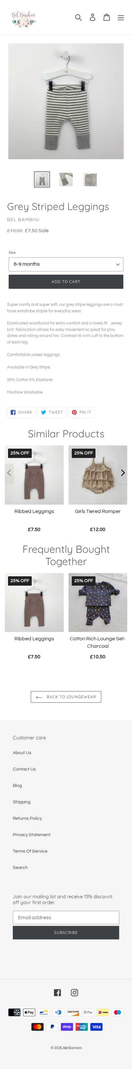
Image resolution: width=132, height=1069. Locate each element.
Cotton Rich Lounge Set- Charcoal (98, 642)
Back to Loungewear (70, 696)
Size (12, 253)
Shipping (21, 802)
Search (20, 867)
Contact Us (24, 769)
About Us (22, 753)
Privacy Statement (32, 835)
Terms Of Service (30, 851)
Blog (17, 785)
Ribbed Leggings (34, 511)
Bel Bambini (72, 1048)
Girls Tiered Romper (98, 511)
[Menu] (121, 17)
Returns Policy (27, 818)
